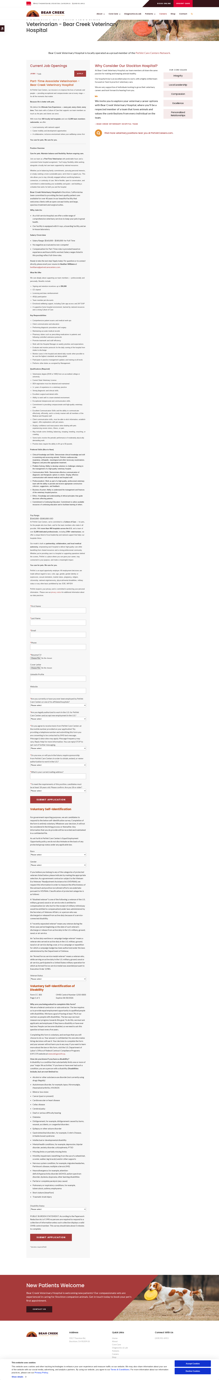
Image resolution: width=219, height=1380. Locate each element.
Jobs (32, 73)
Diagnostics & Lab (132, 14)
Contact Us (39, 1309)
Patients (149, 14)
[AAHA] (30, 3)
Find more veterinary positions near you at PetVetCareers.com (139, 133)
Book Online (164, 3)
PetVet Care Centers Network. (153, 52)
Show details (17, 1377)
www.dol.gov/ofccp (56, 1053)
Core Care (113, 14)
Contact (183, 14)
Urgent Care (183, 3)
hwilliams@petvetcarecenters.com (45, 267)
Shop (173, 14)
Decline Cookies (193, 1371)
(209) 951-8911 (79, 3)
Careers (163, 14)
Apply (80, 73)
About (99, 14)
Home (114, 1338)
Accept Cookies (193, 1364)
